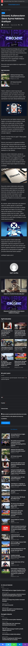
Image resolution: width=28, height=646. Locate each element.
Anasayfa (4, 9)
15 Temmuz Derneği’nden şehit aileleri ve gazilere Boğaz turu (6, 363)
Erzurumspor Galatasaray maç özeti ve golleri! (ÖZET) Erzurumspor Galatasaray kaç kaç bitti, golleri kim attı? (18, 572)
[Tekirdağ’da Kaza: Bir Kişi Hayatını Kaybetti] (7, 342)
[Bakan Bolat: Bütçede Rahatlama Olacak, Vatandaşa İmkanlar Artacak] (21, 356)
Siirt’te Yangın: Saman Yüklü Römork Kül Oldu (18, 542)
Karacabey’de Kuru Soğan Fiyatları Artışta (18, 434)
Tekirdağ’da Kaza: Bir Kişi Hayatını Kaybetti (7, 348)
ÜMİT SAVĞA (6, 25)
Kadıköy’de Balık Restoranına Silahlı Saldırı (18, 556)
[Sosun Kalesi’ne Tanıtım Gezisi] (6, 521)
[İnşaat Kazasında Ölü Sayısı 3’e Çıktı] (21, 342)
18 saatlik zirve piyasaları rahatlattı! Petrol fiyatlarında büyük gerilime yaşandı (18, 443)
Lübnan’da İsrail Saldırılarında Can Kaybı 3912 (17, 536)
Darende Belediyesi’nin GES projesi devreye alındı (18, 549)
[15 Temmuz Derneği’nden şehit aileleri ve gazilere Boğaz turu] (7, 356)
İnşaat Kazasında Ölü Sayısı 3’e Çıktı (20, 348)
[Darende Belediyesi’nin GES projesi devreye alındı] (6, 551)
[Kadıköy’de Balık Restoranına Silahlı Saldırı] (6, 557)
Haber (9, 9)
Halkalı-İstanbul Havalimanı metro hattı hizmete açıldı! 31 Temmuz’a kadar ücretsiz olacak (18, 528)
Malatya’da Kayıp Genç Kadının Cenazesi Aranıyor (15, 1)
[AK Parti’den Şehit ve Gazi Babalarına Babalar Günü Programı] (7, 326)
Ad (2, 397)
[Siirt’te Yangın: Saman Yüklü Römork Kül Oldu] (6, 544)
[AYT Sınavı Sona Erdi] (5, 84)
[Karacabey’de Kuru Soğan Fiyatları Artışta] (6, 436)
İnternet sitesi (4, 408)
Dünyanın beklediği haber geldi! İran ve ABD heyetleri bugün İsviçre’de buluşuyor (20, 333)
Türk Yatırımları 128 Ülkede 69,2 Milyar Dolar (18, 497)
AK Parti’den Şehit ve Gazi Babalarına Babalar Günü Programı (6, 333)
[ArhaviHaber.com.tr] (14, 4)
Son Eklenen (14, 429)
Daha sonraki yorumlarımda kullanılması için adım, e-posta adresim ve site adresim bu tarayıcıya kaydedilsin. (14, 416)
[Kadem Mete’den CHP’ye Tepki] (6, 564)
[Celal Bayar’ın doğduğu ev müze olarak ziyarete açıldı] (6, 486)
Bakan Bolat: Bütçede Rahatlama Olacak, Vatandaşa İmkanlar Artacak (20, 363)
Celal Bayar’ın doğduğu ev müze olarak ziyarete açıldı (18, 484)
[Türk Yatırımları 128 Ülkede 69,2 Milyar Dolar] (6, 499)
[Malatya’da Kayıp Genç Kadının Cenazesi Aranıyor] (5, 76)
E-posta (3, 403)
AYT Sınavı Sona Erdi (16, 82)
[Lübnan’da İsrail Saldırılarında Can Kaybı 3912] (6, 537)
